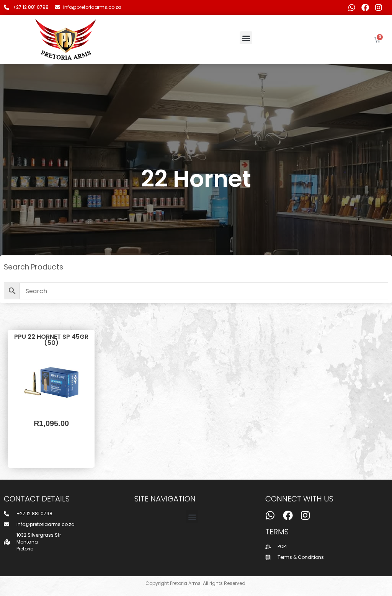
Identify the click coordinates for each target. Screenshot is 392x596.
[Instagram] (378, 7)
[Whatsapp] (352, 7)
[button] (246, 37)
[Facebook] (365, 7)
